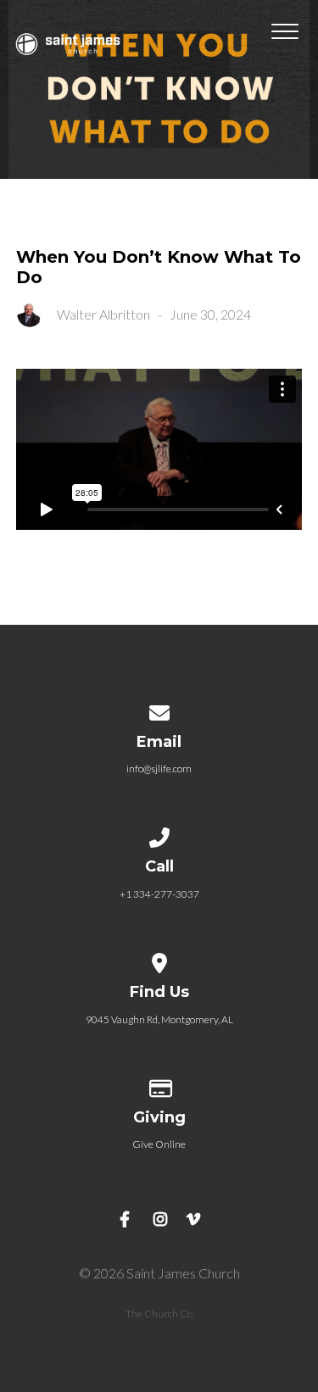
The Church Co (159, 1313)
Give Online (159, 1144)
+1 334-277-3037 (159, 894)
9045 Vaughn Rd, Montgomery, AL (159, 1019)
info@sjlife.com (159, 768)
